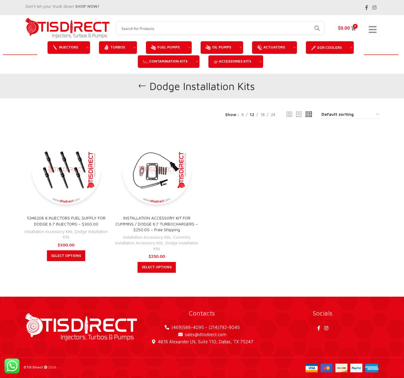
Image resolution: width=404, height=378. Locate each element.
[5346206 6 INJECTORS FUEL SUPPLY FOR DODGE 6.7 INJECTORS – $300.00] (66, 170)
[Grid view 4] (309, 114)
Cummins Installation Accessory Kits (152, 240)
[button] (66, 256)
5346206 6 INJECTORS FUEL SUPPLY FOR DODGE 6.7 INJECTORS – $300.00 (66, 220)
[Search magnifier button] (318, 28)
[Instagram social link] (374, 7)
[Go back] (142, 86)
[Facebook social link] (366, 7)
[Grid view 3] (299, 114)
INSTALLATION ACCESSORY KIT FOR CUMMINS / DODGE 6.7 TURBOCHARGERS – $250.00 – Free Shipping (156, 223)
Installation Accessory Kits (48, 231)
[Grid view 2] (289, 114)
